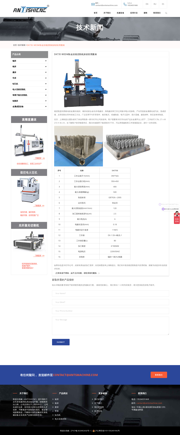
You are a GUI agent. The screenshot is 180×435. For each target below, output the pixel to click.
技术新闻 (98, 411)
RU (155, 4)
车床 (57, 411)
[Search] (166, 12)
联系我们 (157, 13)
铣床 (57, 403)
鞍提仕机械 (64, 430)
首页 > (15, 45)
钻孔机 (58, 415)
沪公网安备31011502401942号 (107, 430)
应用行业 (134, 13)
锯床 (57, 399)
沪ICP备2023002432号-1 (81, 430)
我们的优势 (99, 407)
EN (147, 4)
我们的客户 (99, 399)
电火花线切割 (60, 419)
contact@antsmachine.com (75, 375)
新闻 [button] (145, 13)
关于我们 (107, 13)
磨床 (57, 407)
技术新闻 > (22, 45)
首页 (96, 13)
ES (163, 4)
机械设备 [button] (120, 13)
